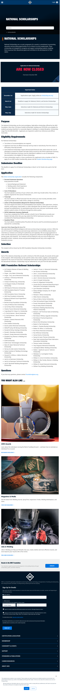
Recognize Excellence (7, 452)
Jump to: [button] (9, 28)
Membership (6, 641)
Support (5, 651)
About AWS (6, 666)
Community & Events (9, 646)
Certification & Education (11, 636)
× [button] (56, 676)
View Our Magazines (7, 505)
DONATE (52, 566)
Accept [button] (26, 688)
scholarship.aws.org (47, 95)
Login (53, 2)
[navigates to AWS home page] (30, 3)
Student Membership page (44, 159)
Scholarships (12, 32)
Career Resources (8, 661)
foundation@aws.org (32, 374)
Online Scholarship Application (13, 177)
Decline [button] (33, 688)
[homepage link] (30, 576)
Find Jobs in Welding (7, 555)
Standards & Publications (11, 656)
